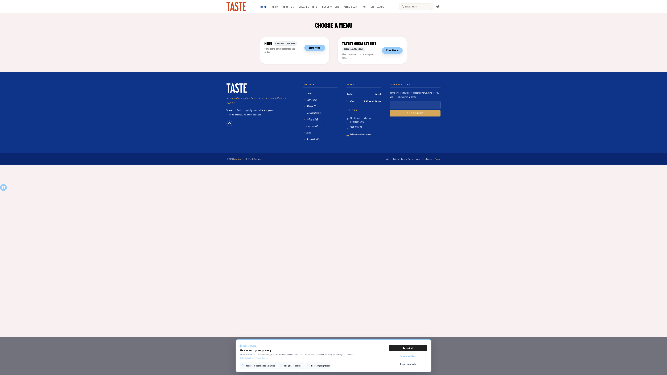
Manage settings (408, 356)
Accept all (408, 348)
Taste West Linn (239, 159)
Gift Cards (377, 6)
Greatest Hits (308, 6)
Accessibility (313, 139)
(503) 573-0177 (356, 127)
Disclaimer (427, 159)
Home (263, 6)
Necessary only (408, 364)
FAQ (364, 6)
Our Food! (311, 99)
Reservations (330, 6)
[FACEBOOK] (3, 187)
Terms (418, 159)
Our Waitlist (313, 126)
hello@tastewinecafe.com (360, 134)
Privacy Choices (392, 159)
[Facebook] (229, 123)
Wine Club (350, 6)
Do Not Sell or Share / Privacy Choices (254, 358)
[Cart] (437, 6)
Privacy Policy (407, 159)
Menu (274, 6)
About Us (288, 6)
